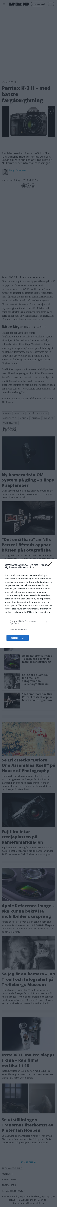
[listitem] (28, 622)
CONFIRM (17, 638)
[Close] (51, 565)
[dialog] (28, 603)
